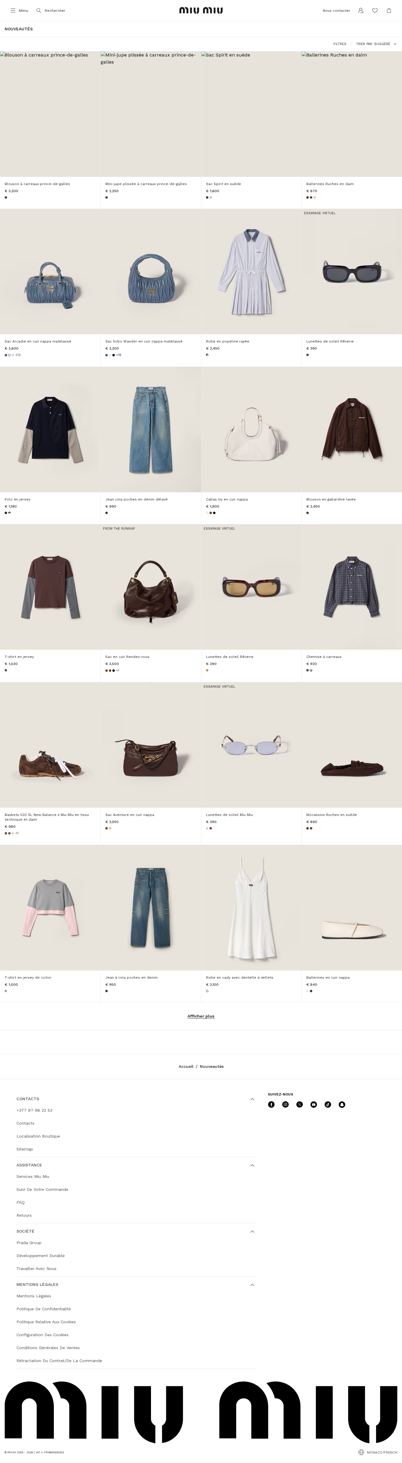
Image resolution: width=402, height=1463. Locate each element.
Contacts (25, 1123)
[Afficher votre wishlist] (374, 10)
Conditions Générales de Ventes (48, 1347)
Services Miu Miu (32, 1176)
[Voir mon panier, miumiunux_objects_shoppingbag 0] (389, 10)
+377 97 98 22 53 (34, 1110)
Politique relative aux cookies (46, 1321)
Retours (24, 1215)
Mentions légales (33, 1296)
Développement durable (40, 1255)
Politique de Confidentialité (43, 1308)
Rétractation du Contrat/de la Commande (59, 1360)
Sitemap (24, 1149)
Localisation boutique (38, 1136)
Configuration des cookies (42, 1334)
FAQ (20, 1202)
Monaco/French (382, 1452)
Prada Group (28, 1242)
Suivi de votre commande (42, 1189)
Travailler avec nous (36, 1268)
